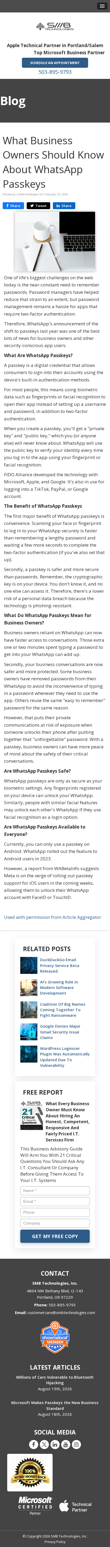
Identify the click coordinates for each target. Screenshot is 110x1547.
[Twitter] (44, 1444)
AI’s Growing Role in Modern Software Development (59, 987)
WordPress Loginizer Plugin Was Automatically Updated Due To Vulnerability (65, 1057)
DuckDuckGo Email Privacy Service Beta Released (59, 965)
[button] (102, 6)
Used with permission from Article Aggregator (52, 917)
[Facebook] (33, 1444)
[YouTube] (65, 1444)
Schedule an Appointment (55, 62)
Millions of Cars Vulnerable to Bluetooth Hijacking (54, 1379)
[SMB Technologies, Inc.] (55, 25)
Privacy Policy (55, 1541)
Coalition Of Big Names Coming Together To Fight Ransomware (62, 1009)
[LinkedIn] (55, 1444)
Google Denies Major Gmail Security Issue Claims (60, 1031)
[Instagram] (76, 1444)
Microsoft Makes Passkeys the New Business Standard (55, 1405)
